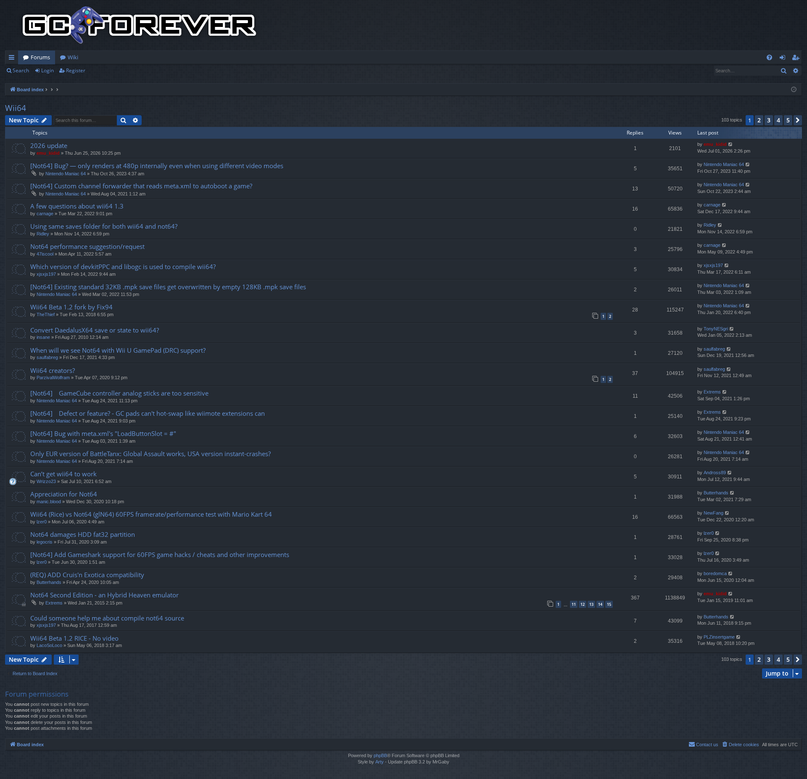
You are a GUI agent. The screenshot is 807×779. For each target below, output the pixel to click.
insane (43, 337)
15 (609, 604)
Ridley (43, 233)
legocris (45, 541)
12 (582, 604)
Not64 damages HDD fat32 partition (82, 534)
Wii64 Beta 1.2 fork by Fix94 (71, 307)
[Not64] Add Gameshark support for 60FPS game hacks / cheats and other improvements (159, 554)
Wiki (73, 57)
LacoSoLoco (49, 645)
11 (574, 604)
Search (21, 70)
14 (600, 604)
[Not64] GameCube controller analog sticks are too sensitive (119, 393)
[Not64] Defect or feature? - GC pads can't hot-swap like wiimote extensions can (147, 413)
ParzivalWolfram (53, 377)
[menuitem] (769, 57)
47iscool (45, 253)
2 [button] (759, 120)
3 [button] (768, 120)
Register (75, 70)
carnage (45, 213)
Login (47, 70)
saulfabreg (47, 357)
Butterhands (716, 492)
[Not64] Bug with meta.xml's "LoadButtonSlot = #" (103, 433)
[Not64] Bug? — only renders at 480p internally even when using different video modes (156, 165)
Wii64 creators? (52, 370)
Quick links (13, 58)
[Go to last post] (730, 144)
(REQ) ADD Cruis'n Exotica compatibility (87, 574)
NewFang (713, 512)
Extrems (712, 391)
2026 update (48, 145)
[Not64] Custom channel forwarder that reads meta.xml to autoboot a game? (141, 186)
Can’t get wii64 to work (63, 474)
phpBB (380, 755)
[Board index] (139, 25)
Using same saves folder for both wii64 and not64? (103, 226)
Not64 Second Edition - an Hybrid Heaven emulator (104, 595)
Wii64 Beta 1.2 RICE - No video (74, 638)
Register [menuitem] (797, 58)
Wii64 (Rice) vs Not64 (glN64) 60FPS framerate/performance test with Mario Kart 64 (151, 514)
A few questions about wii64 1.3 (77, 206)
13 (591, 604)
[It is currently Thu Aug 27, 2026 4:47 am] (793, 90)
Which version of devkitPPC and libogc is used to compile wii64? (123, 266)
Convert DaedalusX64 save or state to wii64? (94, 330)
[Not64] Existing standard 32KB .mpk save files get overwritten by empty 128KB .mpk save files (168, 287)
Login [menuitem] (784, 58)
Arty (379, 761)
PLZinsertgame (719, 636)
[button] (798, 120)
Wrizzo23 (46, 481)
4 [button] (778, 120)
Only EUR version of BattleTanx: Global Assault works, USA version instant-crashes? (150, 453)
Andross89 (715, 472)
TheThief (46, 314)
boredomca (715, 573)
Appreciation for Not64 (63, 494)
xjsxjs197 (46, 274)
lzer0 (42, 521)
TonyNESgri (716, 328)
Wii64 (15, 108)
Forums (40, 57)
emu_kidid (48, 153)
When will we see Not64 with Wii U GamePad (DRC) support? (118, 350)
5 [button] (788, 120)
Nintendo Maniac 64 (65, 173)
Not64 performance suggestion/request (87, 246)
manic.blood (49, 501)
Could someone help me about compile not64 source (107, 618)
